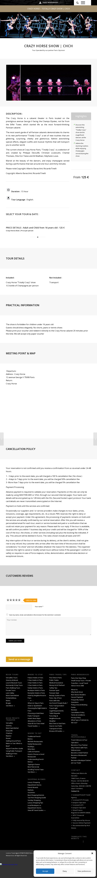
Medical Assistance (56, 683)
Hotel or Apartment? (35, 706)
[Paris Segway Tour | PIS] (2, 439)
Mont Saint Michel (12, 728)
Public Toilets (54, 680)
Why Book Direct (77, 692)
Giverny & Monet (12, 680)
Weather (52, 721)
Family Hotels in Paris (35, 688)
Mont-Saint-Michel (12, 695)
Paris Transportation (56, 706)
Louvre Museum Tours (14, 683)
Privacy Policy (76, 717)
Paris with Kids (54, 700)
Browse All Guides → (56, 731)
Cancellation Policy (78, 712)
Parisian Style (54, 693)
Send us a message (19, 659)
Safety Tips (53, 688)
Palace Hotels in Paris (35, 678)
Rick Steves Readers (78, 695)
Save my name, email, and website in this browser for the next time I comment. (35, 615)
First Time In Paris (55, 678)
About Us (74, 689)
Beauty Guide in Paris (57, 695)
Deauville (9, 731)
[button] (92, 853)
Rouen (8, 738)
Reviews (74, 710)
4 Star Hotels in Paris (35, 683)
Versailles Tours (12, 678)
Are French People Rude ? (58, 703)
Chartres (9, 733)
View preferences (84, 871)
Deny (65, 871)
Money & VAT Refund (56, 685)
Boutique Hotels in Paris (36, 690)
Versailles (9, 723)
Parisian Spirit (54, 690)
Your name (39, 606)
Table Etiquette (54, 713)
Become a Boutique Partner (81, 760)
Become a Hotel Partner (79, 753)
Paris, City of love (55, 698)
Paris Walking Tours (13, 688)
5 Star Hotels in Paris (35, 680)
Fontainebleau (11, 698)
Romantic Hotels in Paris (36, 693)
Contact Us (75, 791)
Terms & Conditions (78, 715)
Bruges (8, 703)
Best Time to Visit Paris (57, 723)
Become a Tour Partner (79, 745)
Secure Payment (77, 697)
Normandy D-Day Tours (14, 685)
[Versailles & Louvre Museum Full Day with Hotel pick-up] (95, 439)
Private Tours (10, 690)
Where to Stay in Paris (36, 703)
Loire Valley (10, 693)
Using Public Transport (14, 751)
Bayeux (9, 736)
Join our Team (76, 763)
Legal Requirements (56, 711)
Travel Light (53, 708)
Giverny (9, 726)
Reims (8, 700)
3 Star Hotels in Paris (35, 685)
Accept (45, 871)
